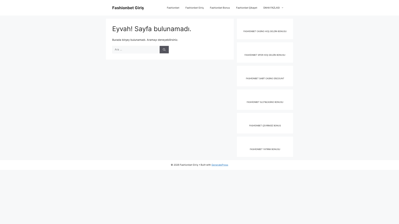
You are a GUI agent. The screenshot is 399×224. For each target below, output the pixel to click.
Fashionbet (173, 7)
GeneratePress (220, 164)
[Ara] (164, 49)
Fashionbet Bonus (220, 7)
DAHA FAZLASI (271, 7)
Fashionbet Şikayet (246, 7)
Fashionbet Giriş (128, 7)
